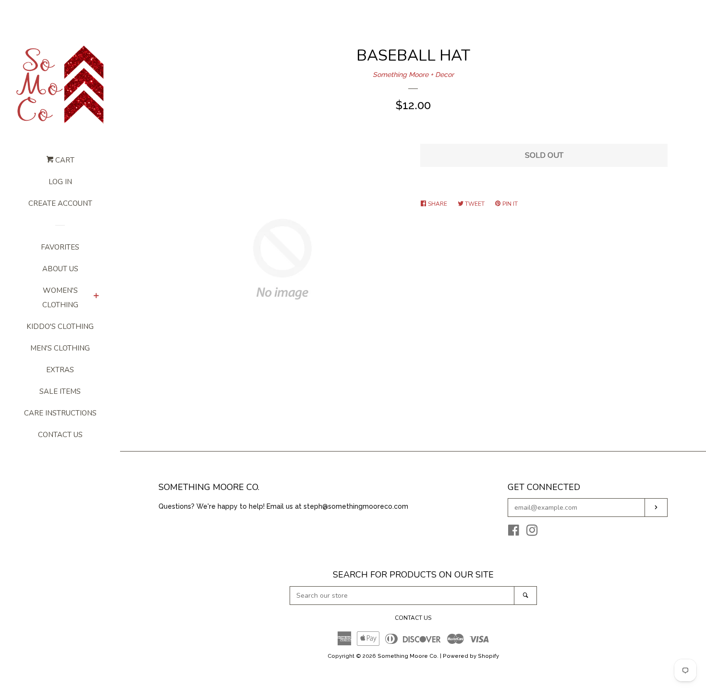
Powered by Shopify (471, 656)
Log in (60, 182)
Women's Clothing (60, 298)
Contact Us (60, 435)
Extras (60, 370)
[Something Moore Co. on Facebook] (514, 532)
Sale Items (60, 391)
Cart (63, 160)
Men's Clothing (60, 348)
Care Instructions (60, 413)
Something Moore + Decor (413, 74)
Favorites (60, 247)
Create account (60, 203)
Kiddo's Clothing (60, 326)
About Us (60, 269)
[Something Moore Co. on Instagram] (532, 532)
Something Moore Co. (407, 656)
